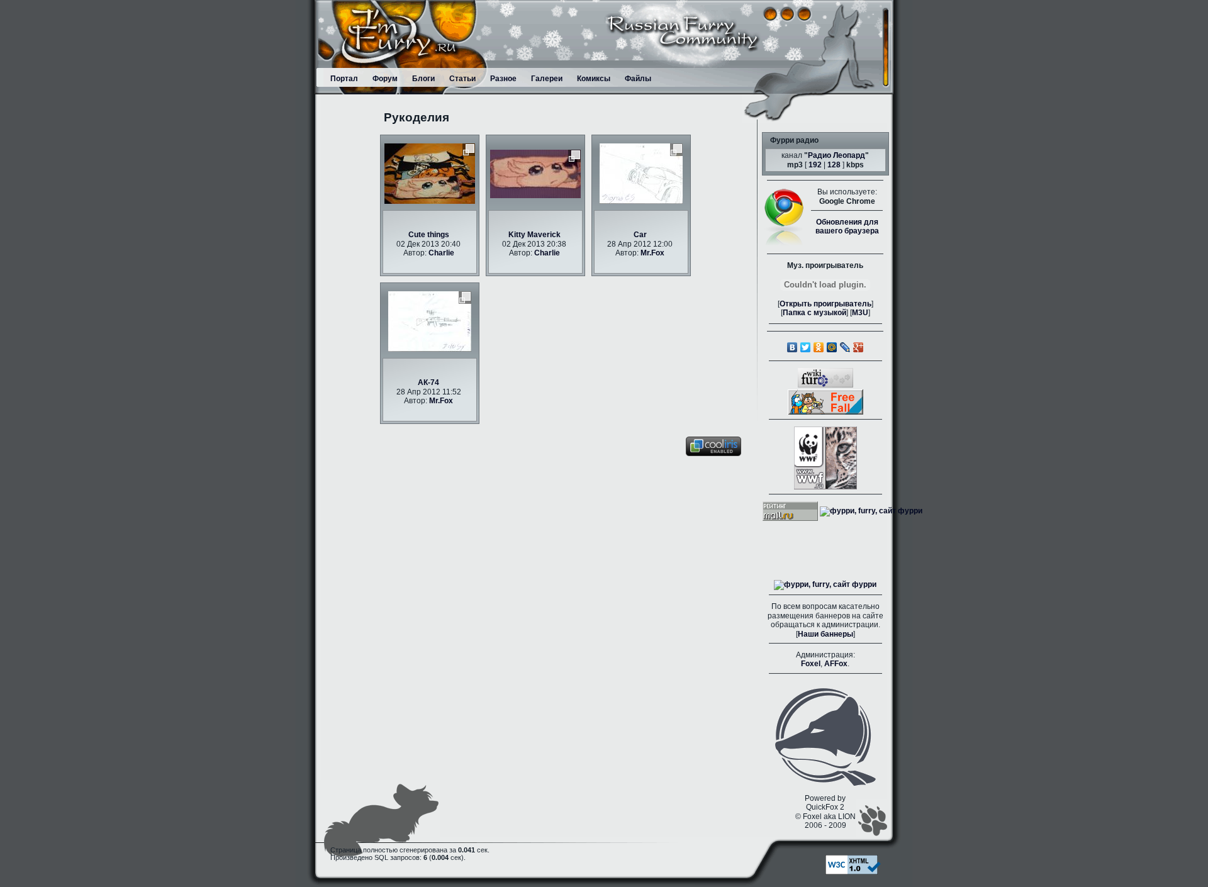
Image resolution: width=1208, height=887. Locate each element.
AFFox (835, 663)
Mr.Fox (652, 252)
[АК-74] (429, 321)
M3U (860, 312)
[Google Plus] (858, 347)
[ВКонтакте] (792, 347)
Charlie (441, 252)
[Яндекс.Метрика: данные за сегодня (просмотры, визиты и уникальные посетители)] (825, 585)
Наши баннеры (825, 634)
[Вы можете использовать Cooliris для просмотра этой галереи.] (713, 446)
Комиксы (593, 78)
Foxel (810, 663)
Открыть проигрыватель (825, 303)
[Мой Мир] (832, 347)
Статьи (462, 78)
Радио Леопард (836, 155)
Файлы (638, 78)
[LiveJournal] (845, 347)
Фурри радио (794, 140)
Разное (503, 78)
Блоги (423, 78)
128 (834, 164)
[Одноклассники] (818, 347)
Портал (344, 78)
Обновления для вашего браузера (847, 226)
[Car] (641, 173)
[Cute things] (429, 173)
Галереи (546, 78)
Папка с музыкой (814, 312)
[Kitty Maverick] (535, 173)
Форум (385, 78)
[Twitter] (805, 347)
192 (815, 164)
